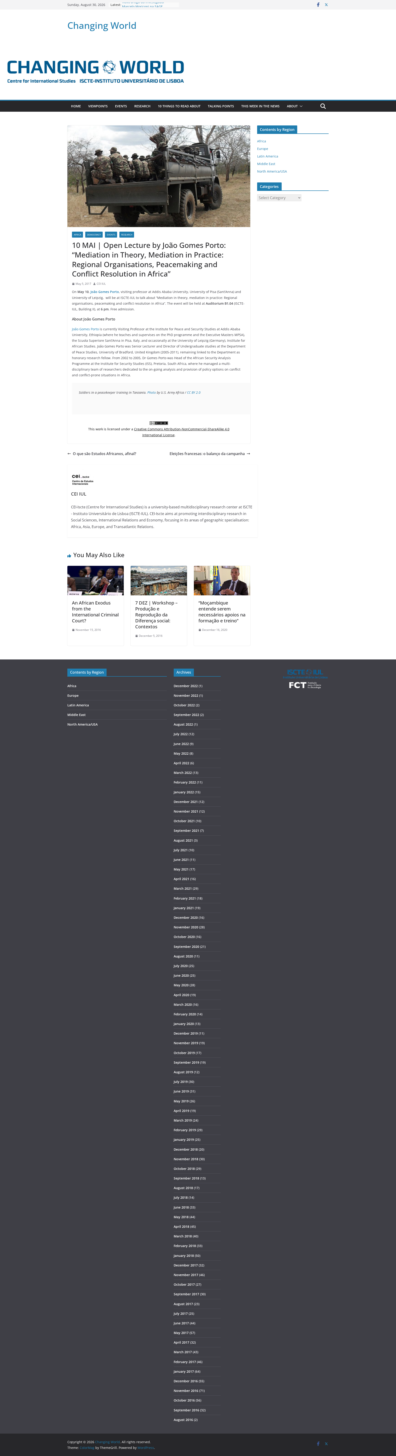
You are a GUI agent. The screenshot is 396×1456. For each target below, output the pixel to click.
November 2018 (186, 1159)
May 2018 (181, 1217)
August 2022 (183, 724)
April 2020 (181, 995)
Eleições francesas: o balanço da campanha (207, 453)
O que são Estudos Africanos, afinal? (104, 453)
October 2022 (184, 705)
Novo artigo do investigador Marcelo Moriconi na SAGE (143, 7)
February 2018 (185, 1246)
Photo (151, 392)
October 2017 (184, 1284)
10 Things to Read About (179, 106)
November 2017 (186, 1275)
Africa (77, 234)
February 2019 (185, 1130)
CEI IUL (101, 284)
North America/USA (272, 171)
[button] (300, 106)
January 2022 (184, 792)
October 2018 (184, 1168)
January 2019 (184, 1139)
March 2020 (183, 1004)
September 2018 (186, 1178)
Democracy (94, 234)
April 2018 (181, 1226)
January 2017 (184, 1371)
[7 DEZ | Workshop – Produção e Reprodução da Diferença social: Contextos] (159, 569)
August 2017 (183, 1304)
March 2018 (183, 1236)
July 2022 (181, 734)
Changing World (102, 25)
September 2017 (186, 1294)
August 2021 (183, 840)
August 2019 (183, 1072)
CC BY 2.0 (194, 392)
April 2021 (181, 879)
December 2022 (186, 686)
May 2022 (181, 753)
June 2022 (181, 744)
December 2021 (186, 802)
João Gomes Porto (105, 292)
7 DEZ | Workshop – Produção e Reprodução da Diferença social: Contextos (156, 615)
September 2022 (186, 715)
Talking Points (221, 106)
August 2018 (183, 1188)
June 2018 (181, 1207)
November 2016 (186, 1390)
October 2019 (184, 1053)
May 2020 (181, 985)
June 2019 (181, 1091)
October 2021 (184, 821)
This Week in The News (260, 106)
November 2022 (186, 695)
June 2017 (181, 1323)
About (292, 106)
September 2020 (186, 946)
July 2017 (181, 1313)
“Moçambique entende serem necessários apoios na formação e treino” (221, 612)
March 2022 (183, 772)
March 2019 (183, 1120)
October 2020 (184, 937)
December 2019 (186, 1033)
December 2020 (186, 917)
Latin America (267, 156)
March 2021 (183, 888)
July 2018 (181, 1197)
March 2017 (183, 1352)
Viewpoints (98, 106)
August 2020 (183, 956)
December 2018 (186, 1149)
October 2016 (184, 1400)
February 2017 (185, 1362)
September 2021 (186, 830)
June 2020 (181, 975)
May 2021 (181, 869)
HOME (76, 106)
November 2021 (186, 811)
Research (142, 106)
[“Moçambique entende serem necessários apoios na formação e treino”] (222, 569)
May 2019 (181, 1101)
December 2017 (186, 1265)
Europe (262, 148)
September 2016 (186, 1410)
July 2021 (181, 850)
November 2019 (186, 1043)
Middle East (266, 164)
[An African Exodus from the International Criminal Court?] (95, 569)
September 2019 (186, 1062)
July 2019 (181, 1081)
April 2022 (181, 763)
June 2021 (181, 859)
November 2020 (186, 927)
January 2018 (184, 1255)
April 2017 (181, 1342)
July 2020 (181, 966)
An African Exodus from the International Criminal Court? (95, 612)
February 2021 (185, 898)
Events (121, 106)
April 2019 (181, 1111)
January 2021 (184, 908)
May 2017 (181, 1333)
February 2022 (185, 782)
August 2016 (183, 1420)
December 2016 (186, 1381)
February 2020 (185, 1014)
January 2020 (184, 1024)
